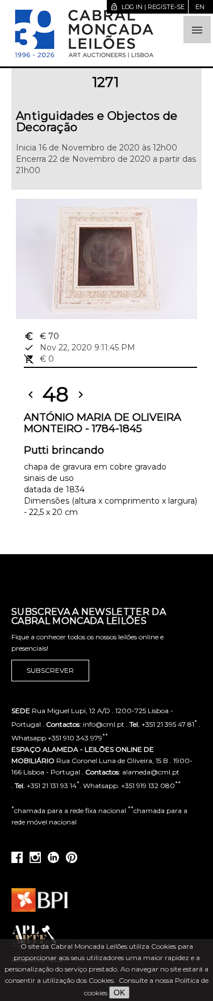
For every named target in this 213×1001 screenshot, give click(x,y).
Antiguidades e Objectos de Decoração (96, 121)
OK (119, 992)
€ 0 (39, 359)
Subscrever (50, 670)
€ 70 (41, 336)
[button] (197, 29)
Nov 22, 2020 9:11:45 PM (79, 347)
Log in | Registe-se (147, 7)
